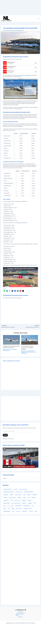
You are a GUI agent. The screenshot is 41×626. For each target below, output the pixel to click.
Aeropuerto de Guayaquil (8, 491)
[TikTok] (23, 609)
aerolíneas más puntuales (25, 75)
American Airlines (18, 494)
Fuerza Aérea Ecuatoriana (15, 503)
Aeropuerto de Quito (28, 491)
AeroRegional (5, 494)
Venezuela (31, 511)
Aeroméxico (16, 489)
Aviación (15, 30)
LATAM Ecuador (23, 353)
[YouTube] (18, 609)
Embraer (29, 500)
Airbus (11, 494)
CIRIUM (19, 76)
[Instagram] (20, 609)
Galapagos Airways (6, 350)
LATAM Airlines (18, 505)
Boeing (19, 497)
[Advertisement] (20, 7)
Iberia (4, 505)
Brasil (28, 497)
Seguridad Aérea (7, 511)
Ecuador (24, 500)
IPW (8, 505)
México (19, 222)
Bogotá (24, 497)
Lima (32, 505)
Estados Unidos (6, 503)
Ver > (36, 67)
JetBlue (12, 505)
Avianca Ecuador (12, 497)
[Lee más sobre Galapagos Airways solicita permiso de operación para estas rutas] (11, 339)
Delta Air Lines (17, 500)
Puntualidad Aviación (20, 30)
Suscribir (5, 435)
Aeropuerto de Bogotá (23, 489)
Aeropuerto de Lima (18, 491)
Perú (9, 508)
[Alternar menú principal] (39, 18)
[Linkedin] (22, 609)
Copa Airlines (6, 500)
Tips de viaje (18, 511)
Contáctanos (20, 616)
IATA (35, 503)
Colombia (33, 497)
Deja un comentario (11, 30)
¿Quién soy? (20, 611)
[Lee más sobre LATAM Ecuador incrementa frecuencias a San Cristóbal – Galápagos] (29, 339)
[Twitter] (15, 609)
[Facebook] (17, 609)
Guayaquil (30, 503)
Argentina (28, 494)
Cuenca (12, 500)
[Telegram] (25, 609)
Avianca (5, 497)
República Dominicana (28, 508)
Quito (13, 508)
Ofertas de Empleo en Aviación (19, 615)
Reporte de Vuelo (19, 508)
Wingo (36, 511)
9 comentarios (14, 349)
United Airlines (24, 511)
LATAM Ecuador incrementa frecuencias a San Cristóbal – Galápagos (27, 348)
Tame (13, 511)
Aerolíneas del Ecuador (7, 489)
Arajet (24, 494)
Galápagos (24, 503)
